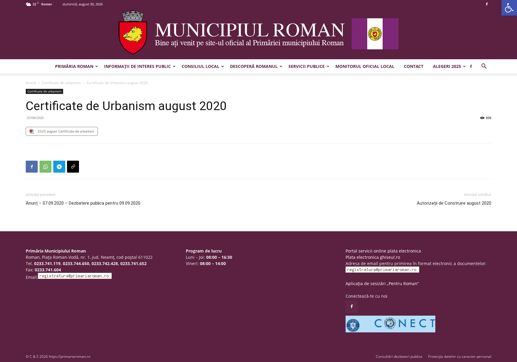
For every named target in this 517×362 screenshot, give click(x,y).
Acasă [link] (31, 82)
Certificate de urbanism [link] (61, 82)
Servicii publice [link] (306, 66)
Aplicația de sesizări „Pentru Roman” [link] (382, 283)
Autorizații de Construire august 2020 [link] (454, 203)
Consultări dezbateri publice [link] (399, 356)
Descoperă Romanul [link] (254, 66)
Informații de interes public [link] (137, 66)
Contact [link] (413, 66)
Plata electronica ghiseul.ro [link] (373, 257)
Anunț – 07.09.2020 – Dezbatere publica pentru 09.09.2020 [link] (83, 203)
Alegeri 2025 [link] (447, 66)
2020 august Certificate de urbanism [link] (65, 131)
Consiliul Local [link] (200, 66)
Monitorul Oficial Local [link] (364, 66)
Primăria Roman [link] (74, 66)
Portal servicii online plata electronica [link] (383, 251)
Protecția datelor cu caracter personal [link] (459, 356)
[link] (509, 8)
